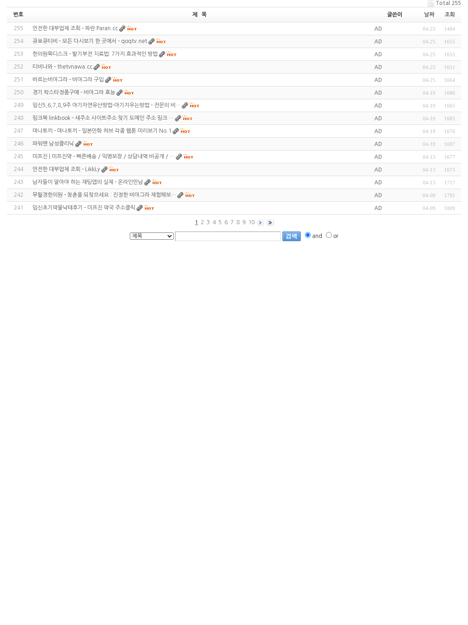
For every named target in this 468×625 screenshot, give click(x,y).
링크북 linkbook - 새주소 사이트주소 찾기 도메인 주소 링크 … (103, 118)
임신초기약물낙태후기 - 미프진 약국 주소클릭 (83, 207)
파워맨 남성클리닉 (53, 143)
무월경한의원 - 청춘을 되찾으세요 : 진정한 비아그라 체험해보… (104, 195)
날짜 (429, 14)
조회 (450, 14)
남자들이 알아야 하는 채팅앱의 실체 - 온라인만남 (87, 182)
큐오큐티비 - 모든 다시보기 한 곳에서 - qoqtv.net (89, 41)
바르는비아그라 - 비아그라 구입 (68, 79)
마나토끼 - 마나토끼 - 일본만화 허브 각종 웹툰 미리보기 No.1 (101, 131)
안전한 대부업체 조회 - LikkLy (66, 169)
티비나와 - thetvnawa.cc (62, 67)
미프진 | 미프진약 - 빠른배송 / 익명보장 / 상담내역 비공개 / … (103, 156)
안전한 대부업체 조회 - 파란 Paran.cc (75, 28)
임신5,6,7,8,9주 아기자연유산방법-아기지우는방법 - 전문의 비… (106, 105)
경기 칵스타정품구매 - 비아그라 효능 (73, 92)
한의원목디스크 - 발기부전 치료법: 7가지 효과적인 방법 (95, 54)
